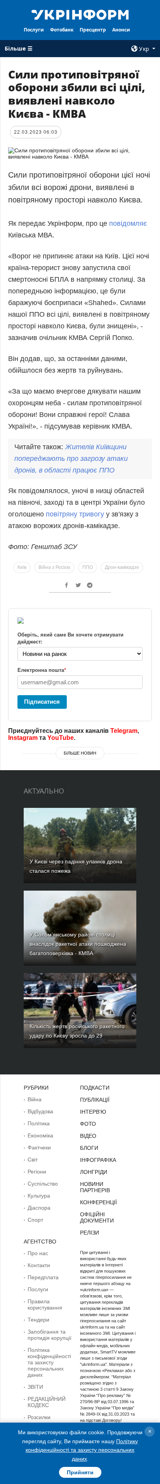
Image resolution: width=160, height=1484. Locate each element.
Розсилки (39, 1417)
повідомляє (128, 223)
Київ (21, 567)
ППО (87, 567)
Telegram (123, 730)
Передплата (43, 1277)
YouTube (60, 737)
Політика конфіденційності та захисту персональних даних (49, 1362)
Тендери (38, 1320)
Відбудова (40, 1111)
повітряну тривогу (75, 514)
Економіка (40, 1135)
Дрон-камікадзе (122, 567)
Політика (39, 1123)
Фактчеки (39, 1147)
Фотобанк (61, 29)
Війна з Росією (54, 567)
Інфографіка (98, 1160)
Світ (33, 1159)
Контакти (39, 1265)
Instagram (23, 737)
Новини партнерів (95, 1187)
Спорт (35, 1220)
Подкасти (95, 1088)
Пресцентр (93, 29)
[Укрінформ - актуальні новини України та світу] (80, 14)
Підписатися (42, 701)
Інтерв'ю (93, 1112)
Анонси (121, 29)
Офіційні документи (97, 1217)
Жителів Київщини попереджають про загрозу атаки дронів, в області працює (71, 458)
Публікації (95, 1100)
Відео (88, 1136)
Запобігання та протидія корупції (49, 1335)
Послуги (34, 29)
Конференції (98, 1202)
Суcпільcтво (43, 1184)
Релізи (89, 1232)
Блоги (89, 1148)
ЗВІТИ (35, 1387)
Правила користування (45, 1304)
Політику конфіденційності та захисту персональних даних (82, 1450)
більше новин (80, 753)
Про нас (38, 1253)
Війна (35, 1099)
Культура (39, 1196)
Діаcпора (39, 1208)
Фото (88, 1124)
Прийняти (80, 1472)
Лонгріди (93, 1172)
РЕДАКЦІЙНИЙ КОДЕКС (47, 1402)
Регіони (37, 1171)
